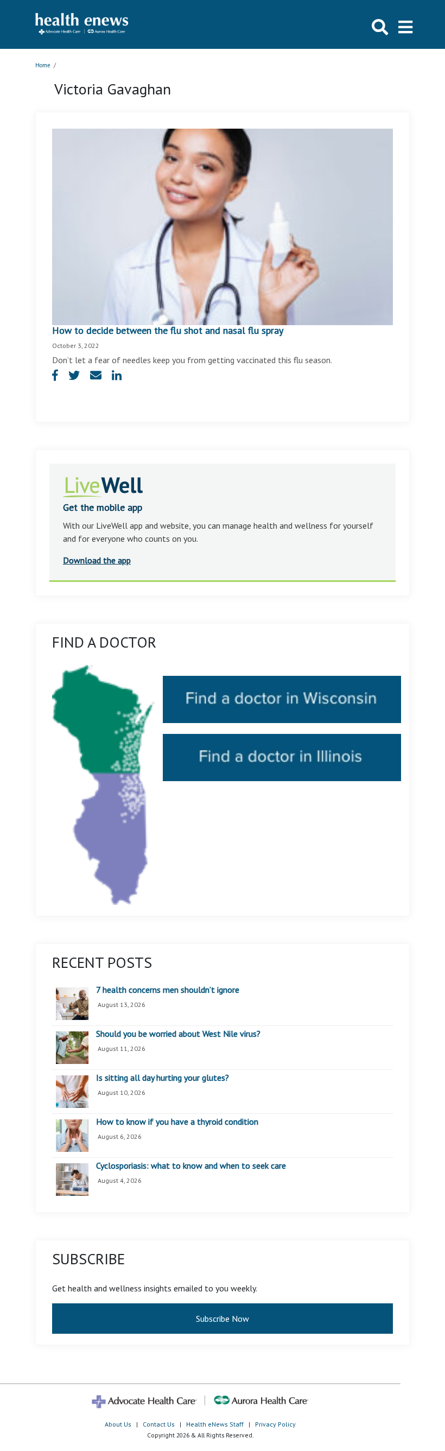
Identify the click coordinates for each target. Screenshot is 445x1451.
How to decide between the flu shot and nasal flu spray (167, 330)
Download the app (97, 560)
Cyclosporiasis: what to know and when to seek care (191, 1166)
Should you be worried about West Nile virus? (178, 1034)
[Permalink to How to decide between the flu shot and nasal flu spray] (222, 225)
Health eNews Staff (215, 1424)
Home (42, 65)
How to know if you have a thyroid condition (177, 1122)
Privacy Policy (275, 1424)
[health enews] (82, 24)
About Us (118, 1424)
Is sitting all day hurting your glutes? (162, 1078)
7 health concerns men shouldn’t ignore (167, 990)
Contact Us (159, 1424)
